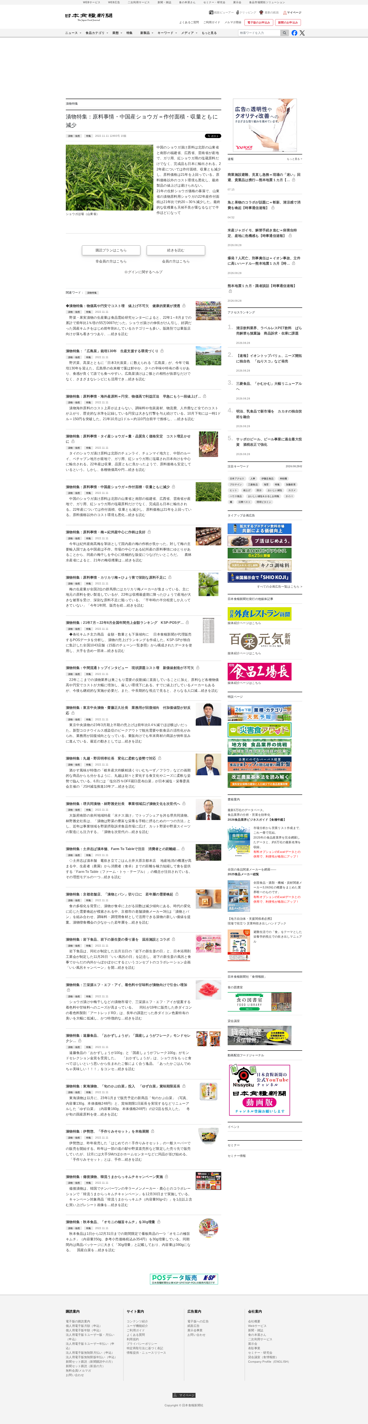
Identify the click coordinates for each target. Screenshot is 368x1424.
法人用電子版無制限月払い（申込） (90, 1352)
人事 (252, 478)
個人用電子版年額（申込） (84, 1330)
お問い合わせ (75, 1375)
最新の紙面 (272, 12)
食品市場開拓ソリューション (267, 2)
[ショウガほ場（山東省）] (109, 177)
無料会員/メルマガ (78, 1370)
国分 (259, 490)
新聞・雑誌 (164, 2)
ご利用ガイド (211, 22)
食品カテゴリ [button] (95, 33)
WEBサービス (92, 2)
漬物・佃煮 (74, 136)
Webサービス (257, 1325)
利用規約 (133, 1339)
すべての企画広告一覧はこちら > (279, 586)
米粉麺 (283, 478)
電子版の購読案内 (78, 1321)
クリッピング (247, 12)
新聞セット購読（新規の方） (85, 1366)
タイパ (289, 496)
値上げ (246, 490)
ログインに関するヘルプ (143, 272)
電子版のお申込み (258, 22)
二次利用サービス (139, 2)
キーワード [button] (166, 33)
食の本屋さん (187, 2)
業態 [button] (115, 33)
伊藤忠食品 (267, 478)
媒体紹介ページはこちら (244, 623)
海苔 (266, 484)
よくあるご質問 (189, 22)
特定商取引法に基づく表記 (145, 1348)
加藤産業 (291, 484)
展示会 (237, 2)
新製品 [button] (145, 33)
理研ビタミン (264, 502)
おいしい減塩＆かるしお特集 (263, 496)
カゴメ (292, 490)
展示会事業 (195, 1330)
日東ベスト (244, 502)
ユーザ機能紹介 (137, 1325)
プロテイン (236, 484)
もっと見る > (294, 158)
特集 (129, 33)
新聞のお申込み (288, 22)
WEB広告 (114, 2)
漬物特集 (92, 292)
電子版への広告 (198, 1321)
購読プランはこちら (111, 250)
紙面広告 (193, 1325)
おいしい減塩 (275, 490)
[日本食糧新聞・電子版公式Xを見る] (302, 33)
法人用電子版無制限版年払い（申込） (92, 1357)
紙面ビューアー (224, 12)
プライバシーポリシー (142, 1343)
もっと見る (209, 33)
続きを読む (175, 250)
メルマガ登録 (233, 22)
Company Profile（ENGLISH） (269, 1361)
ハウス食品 (236, 496)
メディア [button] (187, 33)
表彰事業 (254, 1348)
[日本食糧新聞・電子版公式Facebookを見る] (294, 33)
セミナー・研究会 (214, 2)
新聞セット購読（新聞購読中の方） (90, 1361)
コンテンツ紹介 (137, 1321)
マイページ (186, 1395)
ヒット (233, 490)
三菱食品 (253, 484)
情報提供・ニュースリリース (146, 1352)
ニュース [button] (71, 33)
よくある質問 (136, 1334)
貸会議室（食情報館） (263, 1357)
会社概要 (254, 1321)
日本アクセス (237, 478)
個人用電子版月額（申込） (84, 1325)
